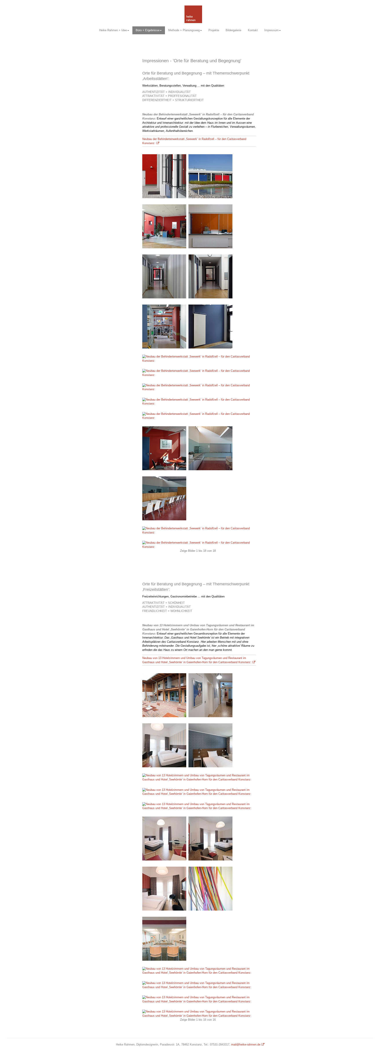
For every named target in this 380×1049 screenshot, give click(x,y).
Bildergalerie (233, 30)
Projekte (213, 30)
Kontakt (253, 30)
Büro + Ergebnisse (147, 30)
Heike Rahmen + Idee (113, 30)
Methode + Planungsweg (184, 30)
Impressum (271, 30)
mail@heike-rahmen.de (245, 1044)
